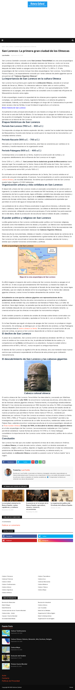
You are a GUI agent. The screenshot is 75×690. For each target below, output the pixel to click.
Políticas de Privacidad (11, 681)
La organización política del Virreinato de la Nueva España (61, 504)
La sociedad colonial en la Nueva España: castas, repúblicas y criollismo (11, 505)
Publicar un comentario (11, 525)
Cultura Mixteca (43, 584)
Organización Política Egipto (46, 613)
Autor (4, 676)
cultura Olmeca (7, 180)
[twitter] (55, 536)
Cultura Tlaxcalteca (44, 576)
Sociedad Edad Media (8, 618)
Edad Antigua (6, 605)
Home (71, 687)
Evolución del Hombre (18, 656)
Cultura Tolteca (42, 587)
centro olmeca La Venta (28, 328)
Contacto (5, 678)
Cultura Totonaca (7, 576)
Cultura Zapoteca (7, 590)
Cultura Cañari (6, 581)
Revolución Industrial (44, 602)
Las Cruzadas (42, 608)
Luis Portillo (5, 55)
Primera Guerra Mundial (19, 664)
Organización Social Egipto (46, 618)
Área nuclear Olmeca (12, 426)
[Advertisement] (37, 23)
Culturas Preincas (7, 579)
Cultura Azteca (6, 587)
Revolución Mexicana (8, 602)
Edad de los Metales (44, 610)
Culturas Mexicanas (44, 581)
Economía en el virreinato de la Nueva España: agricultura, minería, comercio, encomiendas (37, 506)
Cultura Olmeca (7, 592)
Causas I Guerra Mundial (9, 616)
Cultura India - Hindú (8, 613)
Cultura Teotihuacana (8, 584)
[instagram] (55, 540)
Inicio (3, 46)
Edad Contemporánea (44, 616)
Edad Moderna (6, 608)
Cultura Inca (42, 579)
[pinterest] (19, 540)
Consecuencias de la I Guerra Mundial (14, 610)
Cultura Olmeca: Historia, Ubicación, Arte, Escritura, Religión (31, 639)
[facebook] (19, 536)
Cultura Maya (42, 590)
